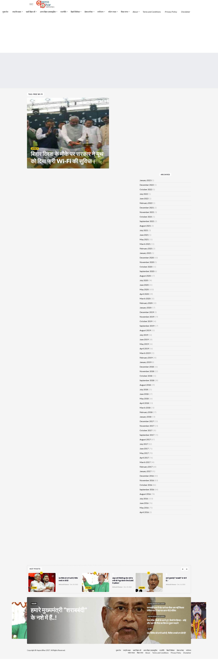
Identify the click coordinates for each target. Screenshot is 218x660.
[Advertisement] (109, 34)
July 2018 (144, 389)
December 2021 (147, 207)
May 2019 (144, 344)
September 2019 (147, 326)
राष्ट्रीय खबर (16, 12)
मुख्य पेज (5, 12)
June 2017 (144, 448)
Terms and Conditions (152, 12)
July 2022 (144, 194)
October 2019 (146, 321)
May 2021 (144, 239)
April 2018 (144, 403)
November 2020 (147, 262)
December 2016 (147, 476)
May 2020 (144, 289)
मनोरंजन (100, 12)
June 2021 (144, 235)
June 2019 (144, 339)
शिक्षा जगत (124, 12)
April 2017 (144, 457)
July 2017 (144, 444)
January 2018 (145, 416)
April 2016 (144, 512)
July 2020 (144, 280)
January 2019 (145, 362)
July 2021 (144, 230)
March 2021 (145, 244)
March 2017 (145, 462)
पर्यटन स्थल (112, 12)
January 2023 (145, 180)
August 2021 (145, 226)
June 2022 (144, 198)
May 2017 (144, 453)
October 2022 (146, 189)
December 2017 (147, 421)
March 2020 (145, 298)
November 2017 (147, 426)
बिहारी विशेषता (75, 12)
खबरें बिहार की (30, 12)
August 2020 (145, 276)
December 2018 (147, 366)
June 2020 (144, 285)
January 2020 (145, 307)
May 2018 (144, 398)
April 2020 (144, 294)
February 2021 (146, 248)
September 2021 (147, 221)
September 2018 (147, 380)
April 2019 (144, 348)
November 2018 (147, 371)
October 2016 (146, 485)
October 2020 (146, 266)
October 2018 (146, 376)
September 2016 (147, 489)
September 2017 (147, 435)
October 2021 (146, 216)
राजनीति (63, 12)
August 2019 (145, 330)
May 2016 (144, 507)
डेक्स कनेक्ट (89, 12)
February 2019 (146, 357)
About (135, 12)
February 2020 (146, 303)
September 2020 (147, 271)
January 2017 (145, 471)
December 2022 (147, 185)
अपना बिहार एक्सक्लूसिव (48, 12)
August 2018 (145, 385)
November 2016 (147, 480)
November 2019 (147, 316)
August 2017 (145, 439)
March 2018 (145, 407)
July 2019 (144, 335)
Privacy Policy (171, 12)
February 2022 (146, 203)
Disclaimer (185, 12)
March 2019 (145, 353)
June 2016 (144, 503)
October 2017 (146, 430)
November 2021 (147, 212)
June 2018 (144, 394)
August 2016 (145, 494)
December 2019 (147, 312)
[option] (55, 582)
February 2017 (146, 467)
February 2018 (146, 412)
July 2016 (144, 498)
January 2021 (145, 253)
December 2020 (147, 257)
